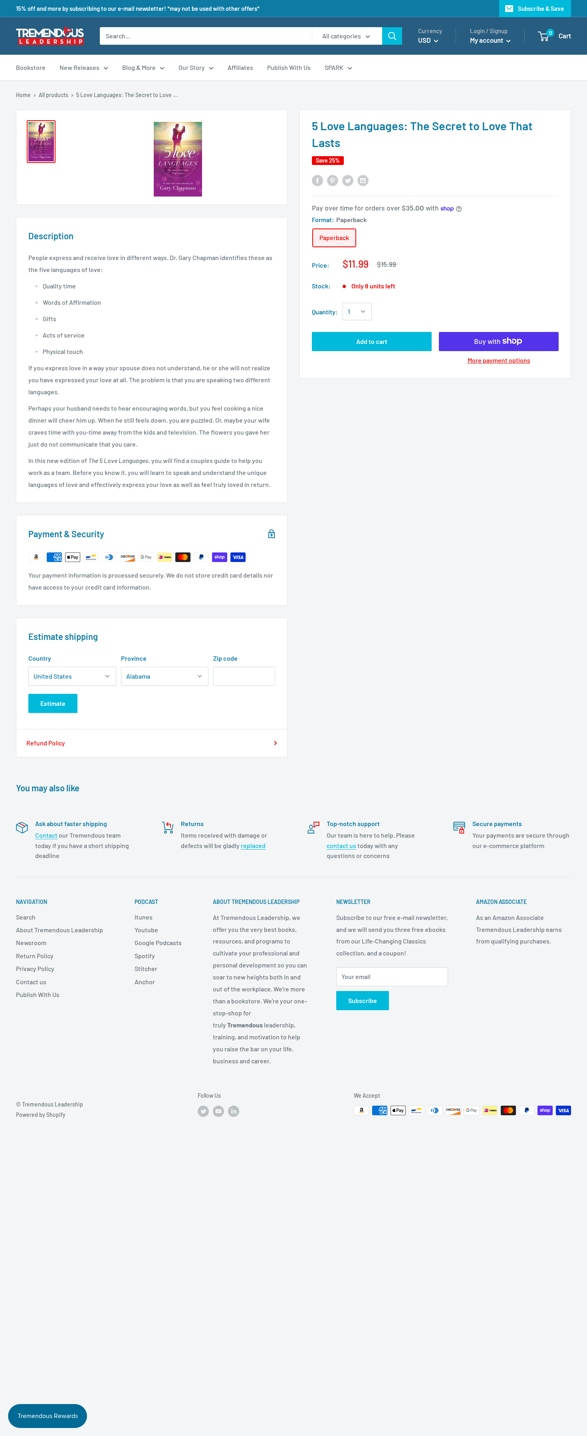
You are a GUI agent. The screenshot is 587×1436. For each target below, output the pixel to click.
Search (26, 917)
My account (487, 40)
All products (53, 94)
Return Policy (35, 955)
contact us (341, 845)
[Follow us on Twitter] (203, 1111)
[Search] (392, 36)
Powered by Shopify (40, 1114)
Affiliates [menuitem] (240, 67)
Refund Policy (45, 743)
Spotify (145, 955)
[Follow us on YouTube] (218, 1111)
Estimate (52, 703)
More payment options (499, 359)
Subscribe (362, 1000)
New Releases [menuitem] (79, 67)
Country (39, 658)
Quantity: (325, 311)
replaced (253, 845)
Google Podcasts (158, 942)
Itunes (144, 917)
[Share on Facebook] (317, 180)
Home (23, 94)
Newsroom (31, 942)
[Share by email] (363, 180)
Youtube (146, 929)
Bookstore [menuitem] (31, 67)
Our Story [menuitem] (191, 67)
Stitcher (146, 968)
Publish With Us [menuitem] (289, 67)
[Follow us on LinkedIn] (233, 1111)
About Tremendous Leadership (59, 929)
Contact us (31, 981)
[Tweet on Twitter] (347, 180)
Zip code (225, 658)
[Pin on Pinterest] (332, 180)
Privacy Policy (35, 968)
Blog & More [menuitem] (139, 67)
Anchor (145, 981)
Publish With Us (37, 994)
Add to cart (371, 341)
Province (134, 658)
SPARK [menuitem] (334, 67)
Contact (46, 835)
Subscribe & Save (541, 8)
